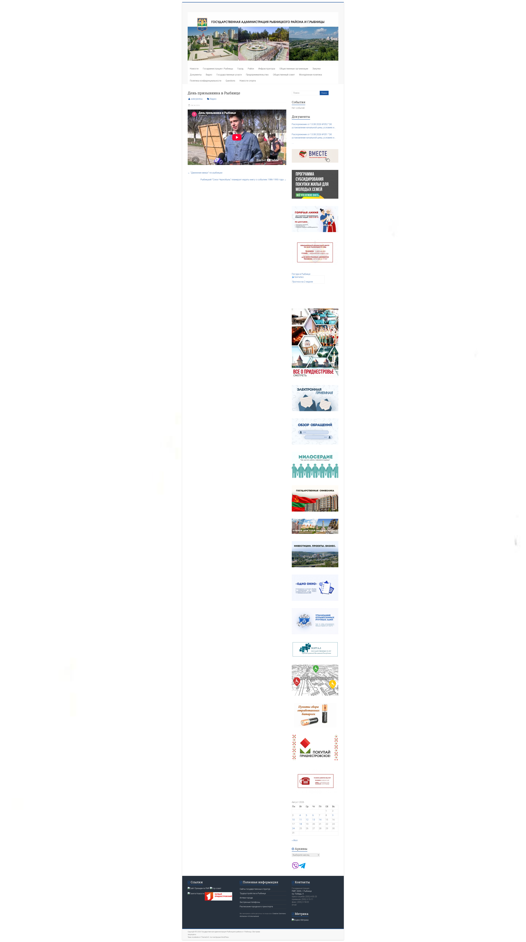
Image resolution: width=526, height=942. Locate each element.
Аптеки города (246, 898)
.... (293, 143)
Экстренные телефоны (250, 902)
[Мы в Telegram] (302, 868)
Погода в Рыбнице (301, 274)
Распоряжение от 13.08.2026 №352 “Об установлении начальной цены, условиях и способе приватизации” (313, 126)
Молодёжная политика (310, 74)
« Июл (295, 840)
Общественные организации (293, 68)
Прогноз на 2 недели (302, 281)
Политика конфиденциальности (205, 80)
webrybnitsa (196, 99)
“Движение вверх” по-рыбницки (205, 172)
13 (313, 819)
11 (300, 819)
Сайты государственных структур (255, 889)
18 (300, 824)
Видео (209, 74)
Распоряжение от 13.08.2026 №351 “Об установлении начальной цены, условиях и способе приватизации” (313, 136)
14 (320, 819)
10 (293, 819)
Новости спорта (248, 80)
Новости (194, 68)
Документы (195, 74)
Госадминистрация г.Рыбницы (218, 68)
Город (240, 68)
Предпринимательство (257, 74)
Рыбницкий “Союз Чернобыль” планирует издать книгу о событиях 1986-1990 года (243, 179)
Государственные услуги (229, 74)
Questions (230, 80)
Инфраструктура (266, 68)
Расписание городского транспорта (256, 906)
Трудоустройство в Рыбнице (253, 893)
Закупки (316, 68)
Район (251, 68)
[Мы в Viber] (295, 868)
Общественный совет (284, 74)
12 (307, 819)
